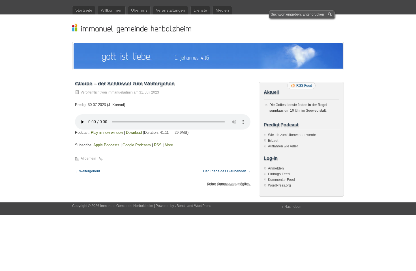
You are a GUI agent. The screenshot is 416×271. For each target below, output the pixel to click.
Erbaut (273, 141)
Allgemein (88, 158)
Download (134, 132)
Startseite (83, 10)
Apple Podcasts (106, 145)
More (169, 145)
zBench (180, 206)
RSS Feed (304, 86)
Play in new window (107, 132)
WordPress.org (279, 185)
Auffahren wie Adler (283, 146)
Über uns (139, 10)
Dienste (200, 10)
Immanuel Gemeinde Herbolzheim (211, 28)
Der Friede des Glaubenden (226, 171)
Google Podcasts (137, 145)
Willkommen (112, 10)
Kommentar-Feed (281, 180)
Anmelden (276, 168)
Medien (222, 10)
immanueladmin (120, 92)
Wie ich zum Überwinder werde (292, 135)
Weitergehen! (87, 171)
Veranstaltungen (170, 10)
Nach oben (292, 207)
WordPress (202, 206)
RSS (158, 145)
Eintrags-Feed (279, 174)
